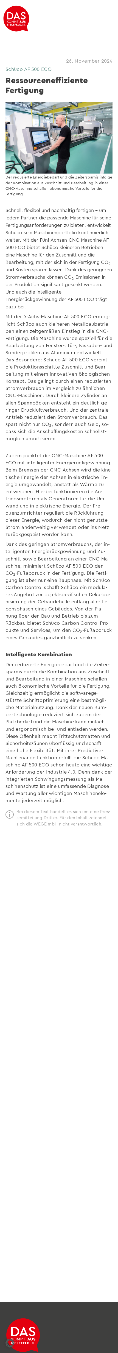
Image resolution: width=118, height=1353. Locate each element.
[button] (10, 1343)
